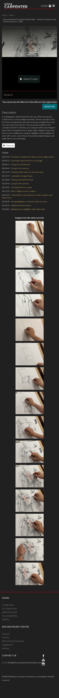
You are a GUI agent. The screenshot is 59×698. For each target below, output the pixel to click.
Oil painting (9, 608)
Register (49, 106)
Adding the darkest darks (21, 205)
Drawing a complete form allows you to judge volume (32, 157)
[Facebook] (43, 656)
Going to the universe (20, 168)
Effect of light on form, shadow (23, 191)
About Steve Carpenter (13, 641)
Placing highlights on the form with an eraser (29, 201)
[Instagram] (43, 664)
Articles (5, 648)
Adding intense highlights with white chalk (28, 209)
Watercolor (9, 612)
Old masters (9, 616)
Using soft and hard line (20, 164)
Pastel (6, 619)
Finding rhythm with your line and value (27, 172)
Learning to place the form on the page (26, 160)
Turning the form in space (21, 187)
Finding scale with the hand (22, 180)
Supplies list (7, 644)
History (5, 637)
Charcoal (10, 145)
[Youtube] (43, 660)
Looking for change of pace (22, 176)
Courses (6, 633)
